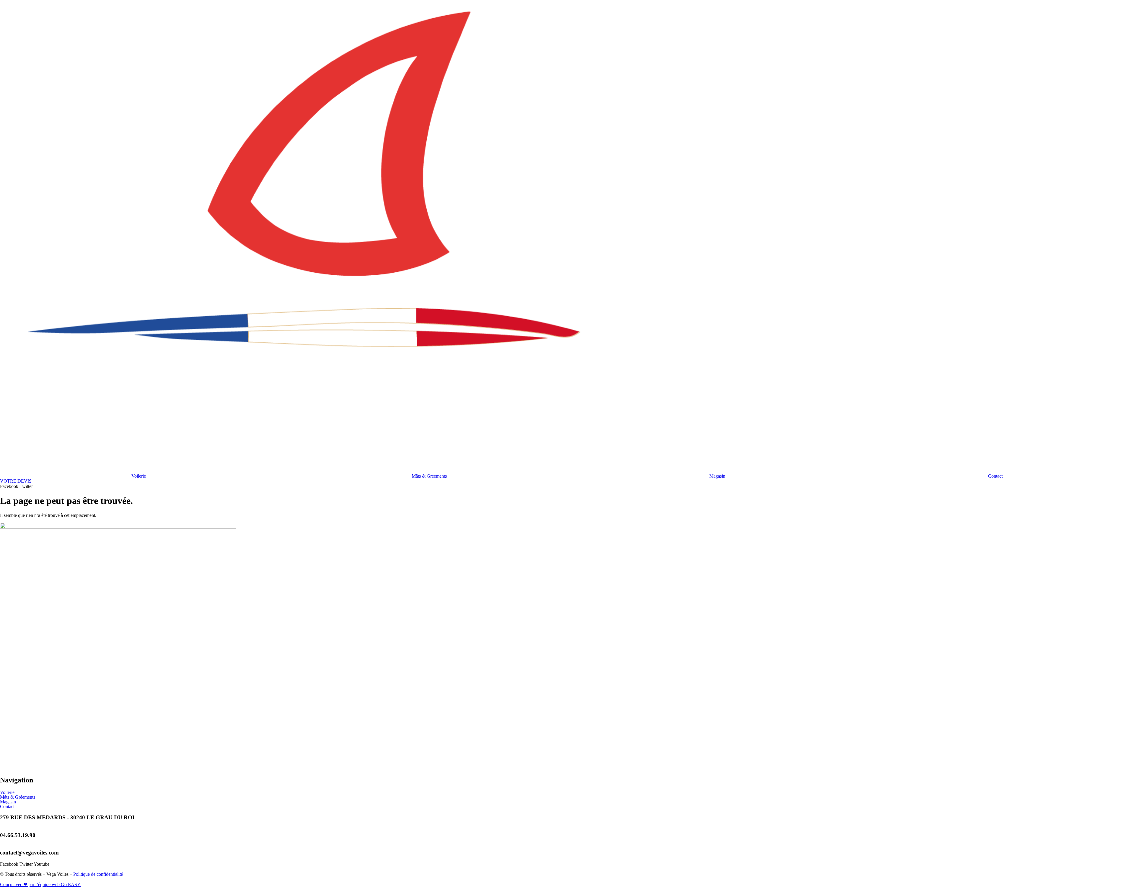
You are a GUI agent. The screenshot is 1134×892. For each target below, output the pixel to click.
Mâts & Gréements (429, 476)
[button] (140, 476)
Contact (995, 476)
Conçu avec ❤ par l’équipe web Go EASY (40, 884)
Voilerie (138, 476)
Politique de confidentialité (98, 874)
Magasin (717, 476)
